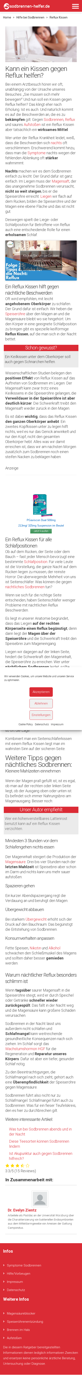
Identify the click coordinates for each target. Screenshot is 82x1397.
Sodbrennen (53, 119)
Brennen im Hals (18, 1330)
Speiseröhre (15, 314)
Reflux (70, 119)
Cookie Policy (26, 724)
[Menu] (75, 6)
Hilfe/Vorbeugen (18, 1273)
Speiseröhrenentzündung (25, 1322)
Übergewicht (36, 919)
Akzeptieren (41, 692)
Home (7, 17)
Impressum (57, 724)
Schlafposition (35, 561)
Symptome (37, 153)
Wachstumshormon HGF (25, 1049)
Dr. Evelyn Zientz (22, 1210)
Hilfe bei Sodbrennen (30, 17)
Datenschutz (42, 724)
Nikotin (35, 948)
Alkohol (54, 948)
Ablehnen (41, 703)
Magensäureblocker (21, 1313)
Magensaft (60, 181)
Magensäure (15, 862)
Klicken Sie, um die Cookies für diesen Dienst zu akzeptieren (41, 260)
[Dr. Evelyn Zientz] (40, 1198)
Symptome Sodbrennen (24, 1265)
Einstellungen (41, 715)
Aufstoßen (32, 124)
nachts (56, 143)
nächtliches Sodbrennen (25, 587)
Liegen (46, 196)
